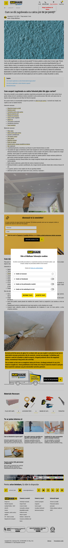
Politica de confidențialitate (36, 268)
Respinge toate (27, 295)
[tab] (34, 274)
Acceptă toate (40, 295)
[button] (20, 274)
